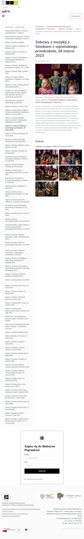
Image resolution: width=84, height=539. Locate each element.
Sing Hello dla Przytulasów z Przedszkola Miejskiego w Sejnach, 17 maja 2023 (16, 180)
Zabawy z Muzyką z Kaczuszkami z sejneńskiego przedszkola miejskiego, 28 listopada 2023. (17, 268)
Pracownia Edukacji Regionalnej (59, 26)
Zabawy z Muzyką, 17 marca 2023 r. (17, 106)
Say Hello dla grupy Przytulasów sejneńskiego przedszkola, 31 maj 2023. (16, 208)
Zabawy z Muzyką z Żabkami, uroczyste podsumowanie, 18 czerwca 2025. (14, 373)
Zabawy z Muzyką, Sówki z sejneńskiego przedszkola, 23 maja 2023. (16, 194)
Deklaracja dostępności (11, 516)
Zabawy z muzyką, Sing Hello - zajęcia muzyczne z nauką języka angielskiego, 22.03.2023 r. (16, 120)
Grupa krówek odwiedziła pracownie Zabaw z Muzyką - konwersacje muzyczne (17, 326)
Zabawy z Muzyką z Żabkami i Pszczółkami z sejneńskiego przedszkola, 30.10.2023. (15, 253)
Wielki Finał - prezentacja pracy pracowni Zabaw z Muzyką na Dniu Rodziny (16, 319)
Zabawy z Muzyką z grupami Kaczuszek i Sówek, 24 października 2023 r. (17, 237)
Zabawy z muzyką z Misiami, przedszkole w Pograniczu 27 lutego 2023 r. (17, 79)
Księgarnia (76, 16)
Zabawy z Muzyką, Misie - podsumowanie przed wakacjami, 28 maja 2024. (17, 311)
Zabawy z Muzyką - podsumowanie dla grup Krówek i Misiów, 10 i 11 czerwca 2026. (16, 421)
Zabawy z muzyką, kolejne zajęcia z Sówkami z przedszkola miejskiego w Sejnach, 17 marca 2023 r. (17, 112)
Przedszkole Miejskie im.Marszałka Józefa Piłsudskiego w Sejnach (56, 101)
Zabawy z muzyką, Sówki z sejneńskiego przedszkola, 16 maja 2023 (16, 172)
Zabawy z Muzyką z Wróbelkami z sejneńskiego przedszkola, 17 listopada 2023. (16, 260)
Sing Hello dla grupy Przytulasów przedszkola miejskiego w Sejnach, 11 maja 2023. (16, 159)
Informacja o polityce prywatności (15, 514)
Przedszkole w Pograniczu (45, 29)
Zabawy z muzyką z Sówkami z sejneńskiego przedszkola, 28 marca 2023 (16, 128)
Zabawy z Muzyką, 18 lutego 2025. (16, 332)
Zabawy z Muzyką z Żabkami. (14, 42)
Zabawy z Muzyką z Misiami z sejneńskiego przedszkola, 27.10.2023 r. (17, 245)
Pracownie (39, 26)
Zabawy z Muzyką (14, 27)
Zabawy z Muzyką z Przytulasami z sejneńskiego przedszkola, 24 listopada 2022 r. (16, 60)
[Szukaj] (18, 7)
